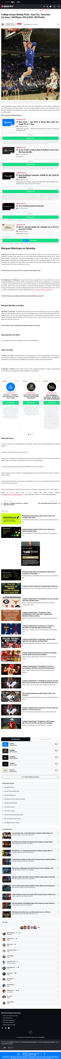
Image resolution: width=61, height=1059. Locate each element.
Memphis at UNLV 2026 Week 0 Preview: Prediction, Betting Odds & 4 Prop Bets (33, 877)
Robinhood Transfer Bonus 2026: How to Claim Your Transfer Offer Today (38, 516)
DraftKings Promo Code (21, 172)
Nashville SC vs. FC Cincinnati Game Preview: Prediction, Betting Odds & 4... (32, 850)
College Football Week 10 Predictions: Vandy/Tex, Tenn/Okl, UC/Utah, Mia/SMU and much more (38, 626)
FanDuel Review (13, 745)
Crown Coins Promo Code (8, 1022)
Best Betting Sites (9, 787)
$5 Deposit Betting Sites (10, 803)
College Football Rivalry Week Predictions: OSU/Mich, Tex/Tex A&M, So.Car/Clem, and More (39, 653)
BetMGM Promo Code (21, 147)
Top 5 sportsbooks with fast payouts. (49, 503)
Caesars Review (13, 771)
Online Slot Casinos (9, 811)
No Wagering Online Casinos (12, 822)
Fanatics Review (13, 764)
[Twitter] (47, 6)
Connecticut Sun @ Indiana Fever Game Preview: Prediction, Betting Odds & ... (33, 842)
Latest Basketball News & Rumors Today (28, 10)
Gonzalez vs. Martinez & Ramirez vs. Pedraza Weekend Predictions (14, 504)
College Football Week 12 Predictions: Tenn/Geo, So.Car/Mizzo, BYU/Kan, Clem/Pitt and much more (38, 667)
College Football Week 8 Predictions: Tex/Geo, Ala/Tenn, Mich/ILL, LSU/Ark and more (40, 708)
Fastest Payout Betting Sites (11, 791)
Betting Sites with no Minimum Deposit (14, 799)
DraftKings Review (14, 758)
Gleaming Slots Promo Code (9, 1024)
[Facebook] (44, 6)
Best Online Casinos (9, 807)
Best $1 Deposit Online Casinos (12, 818)
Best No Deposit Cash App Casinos (13, 814)
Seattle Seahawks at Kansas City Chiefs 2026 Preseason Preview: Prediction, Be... (34, 894)
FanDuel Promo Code (20, 119)
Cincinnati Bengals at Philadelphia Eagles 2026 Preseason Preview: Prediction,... (33, 903)
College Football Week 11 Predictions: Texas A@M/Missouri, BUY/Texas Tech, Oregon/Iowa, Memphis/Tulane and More (37, 614)
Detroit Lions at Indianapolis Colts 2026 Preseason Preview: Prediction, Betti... (33, 868)
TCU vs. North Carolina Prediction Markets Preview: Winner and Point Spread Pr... (33, 885)
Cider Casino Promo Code (8, 1020)
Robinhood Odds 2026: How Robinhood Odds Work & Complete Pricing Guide (38, 572)
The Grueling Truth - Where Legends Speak (10, 10)
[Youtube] (50, 6)
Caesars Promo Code (20, 224)
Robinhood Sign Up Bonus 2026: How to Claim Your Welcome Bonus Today (38, 530)
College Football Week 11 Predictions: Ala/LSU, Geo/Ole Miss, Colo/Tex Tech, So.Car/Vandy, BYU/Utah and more (40, 681)
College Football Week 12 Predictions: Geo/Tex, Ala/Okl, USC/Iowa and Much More (40, 599)
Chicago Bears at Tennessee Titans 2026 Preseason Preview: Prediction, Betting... (34, 859)
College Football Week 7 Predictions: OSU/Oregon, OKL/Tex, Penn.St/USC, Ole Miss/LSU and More (38, 722)
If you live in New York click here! (44, 289)
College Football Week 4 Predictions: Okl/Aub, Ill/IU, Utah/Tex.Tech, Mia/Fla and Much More (39, 640)
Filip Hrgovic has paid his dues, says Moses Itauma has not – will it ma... (31, 912)
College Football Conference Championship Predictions (40, 586)
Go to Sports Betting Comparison (30, 777)
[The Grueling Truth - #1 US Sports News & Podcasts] (7, 6)
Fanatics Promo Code (20, 203)
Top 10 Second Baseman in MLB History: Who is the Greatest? (38, 694)
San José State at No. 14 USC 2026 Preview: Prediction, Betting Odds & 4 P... (32, 833)
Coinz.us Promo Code (7, 1018)
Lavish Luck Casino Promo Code (10, 1015)
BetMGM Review (13, 751)
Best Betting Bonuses (10, 795)
